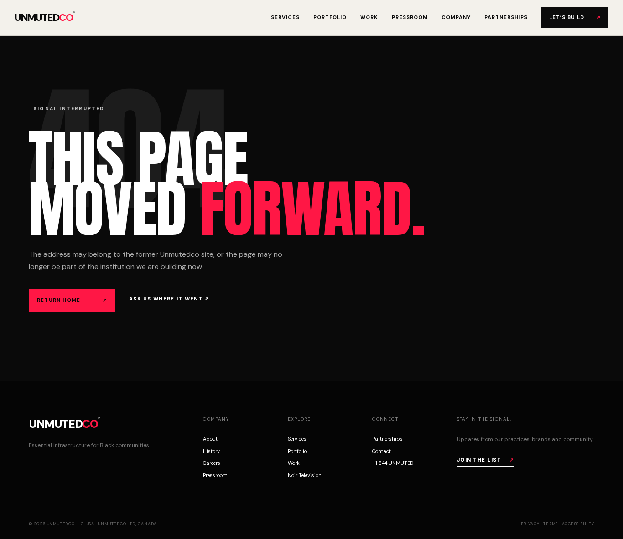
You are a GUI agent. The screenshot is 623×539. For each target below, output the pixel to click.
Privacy (530, 524)
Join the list (485, 460)
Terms (550, 524)
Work (369, 17)
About (210, 439)
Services (285, 17)
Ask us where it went (169, 298)
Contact (381, 451)
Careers (211, 463)
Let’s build (575, 17)
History (211, 451)
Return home (72, 300)
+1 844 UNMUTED (392, 463)
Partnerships (506, 17)
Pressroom (410, 17)
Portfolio (330, 17)
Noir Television (305, 475)
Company (456, 17)
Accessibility (578, 524)
